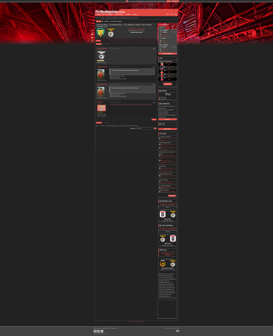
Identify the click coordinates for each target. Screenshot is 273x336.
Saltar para (132, 128)
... (103, 44)
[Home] (110, 9)
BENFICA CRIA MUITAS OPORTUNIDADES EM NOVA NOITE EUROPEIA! (167, 162)
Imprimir (98, 40)
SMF (139, 321)
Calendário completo (167, 53)
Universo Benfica (102, 48)
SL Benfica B (165, 34)
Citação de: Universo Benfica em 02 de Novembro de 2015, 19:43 (125, 70)
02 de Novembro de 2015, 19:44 (115, 66)
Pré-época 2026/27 (163, 113)
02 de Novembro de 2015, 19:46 (115, 84)
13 (106, 44)
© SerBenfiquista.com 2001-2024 (101, 333)
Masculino (162, 27)
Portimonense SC (166, 36)
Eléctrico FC (164, 42)
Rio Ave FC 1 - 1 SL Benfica (168, 254)
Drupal (142, 321)
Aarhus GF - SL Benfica (167, 204)
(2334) (168, 231)
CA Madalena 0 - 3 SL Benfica (136, 29)
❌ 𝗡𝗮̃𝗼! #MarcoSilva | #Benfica (167, 187)
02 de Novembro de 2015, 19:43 (115, 48)
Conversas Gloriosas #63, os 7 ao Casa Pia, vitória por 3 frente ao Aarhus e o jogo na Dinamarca (167, 170)
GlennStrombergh (102, 66)
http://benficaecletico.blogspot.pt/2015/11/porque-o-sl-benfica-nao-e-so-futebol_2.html (130, 104)
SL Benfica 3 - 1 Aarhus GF (168, 228)
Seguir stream (167, 128)
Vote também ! (167, 84)
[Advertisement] (141, 11)
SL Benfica (164, 40)
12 (104, 44)
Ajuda (165, 328)
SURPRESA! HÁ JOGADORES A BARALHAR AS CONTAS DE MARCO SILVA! (167, 157)
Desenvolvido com (133, 321)
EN (100, 14)
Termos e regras (169, 328)
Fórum (135, 14)
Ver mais (167, 119)
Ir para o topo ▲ (176, 328)
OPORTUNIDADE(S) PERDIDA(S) (167, 191)
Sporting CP (164, 49)
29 (177, 330)
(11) (168, 207)
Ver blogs (171, 195)
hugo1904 (100, 102)
